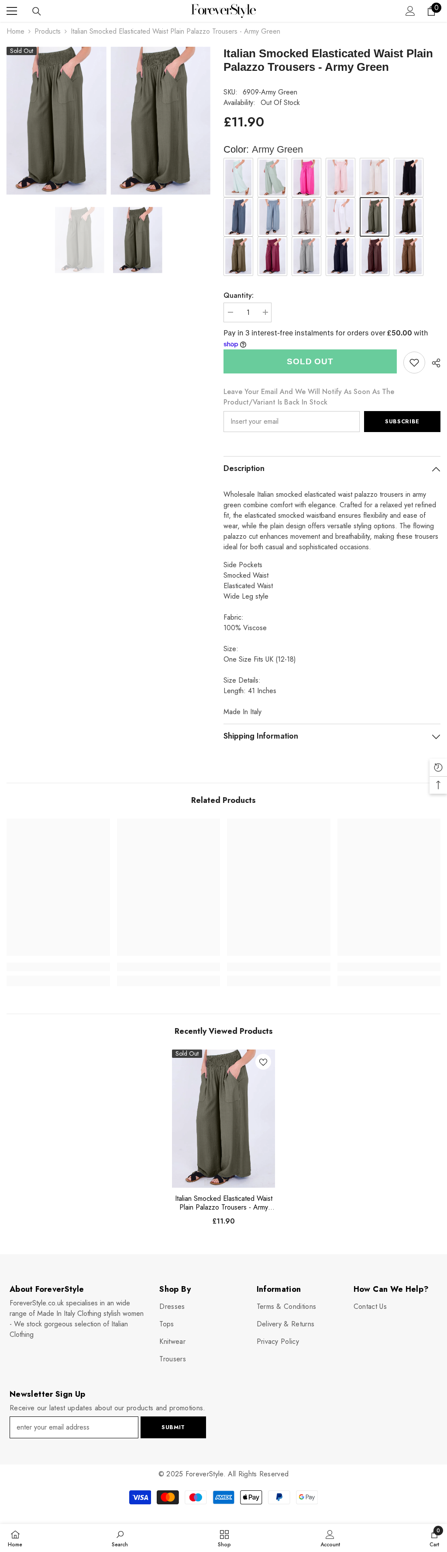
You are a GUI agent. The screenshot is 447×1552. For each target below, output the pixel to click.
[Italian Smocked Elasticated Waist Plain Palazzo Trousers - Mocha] (306, 217)
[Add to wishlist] (263, 1062)
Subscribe (402, 421)
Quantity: (239, 295)
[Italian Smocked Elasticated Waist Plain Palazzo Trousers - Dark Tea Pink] (272, 256)
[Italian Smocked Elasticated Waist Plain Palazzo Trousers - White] (340, 217)
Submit (173, 1427)
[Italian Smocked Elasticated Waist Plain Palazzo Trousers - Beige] (374, 177)
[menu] (12, 11)
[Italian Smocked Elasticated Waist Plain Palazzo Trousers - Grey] (306, 256)
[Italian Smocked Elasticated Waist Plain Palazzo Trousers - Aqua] (238, 177)
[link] (414, 362)
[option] (80, 239)
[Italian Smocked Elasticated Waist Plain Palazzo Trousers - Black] (408, 177)
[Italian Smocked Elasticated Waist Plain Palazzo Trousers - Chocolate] (408, 217)
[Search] (36, 11)
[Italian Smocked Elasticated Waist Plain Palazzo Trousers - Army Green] (223, 1119)
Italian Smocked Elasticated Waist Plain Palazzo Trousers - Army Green (223, 1203)
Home (15, 31)
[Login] (410, 11)
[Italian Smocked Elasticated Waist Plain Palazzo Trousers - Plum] (374, 256)
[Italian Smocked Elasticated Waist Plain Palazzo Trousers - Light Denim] (272, 217)
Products (47, 31)
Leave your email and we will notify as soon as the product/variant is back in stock (309, 397)
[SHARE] (432, 362)
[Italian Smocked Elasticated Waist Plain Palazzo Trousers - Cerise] (306, 177)
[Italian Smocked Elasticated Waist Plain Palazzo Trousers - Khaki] (272, 177)
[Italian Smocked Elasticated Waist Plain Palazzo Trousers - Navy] (340, 256)
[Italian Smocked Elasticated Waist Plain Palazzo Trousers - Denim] (238, 217)
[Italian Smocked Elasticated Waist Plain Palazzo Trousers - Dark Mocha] (238, 256)
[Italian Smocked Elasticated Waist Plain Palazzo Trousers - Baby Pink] (340, 177)
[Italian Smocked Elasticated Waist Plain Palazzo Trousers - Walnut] (408, 256)
